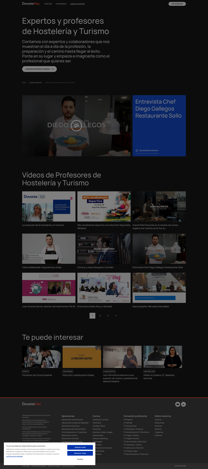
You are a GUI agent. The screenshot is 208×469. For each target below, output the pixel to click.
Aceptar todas (80, 447)
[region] (49, 453)
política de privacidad (14, 456)
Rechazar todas (80, 453)
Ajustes (80, 459)
